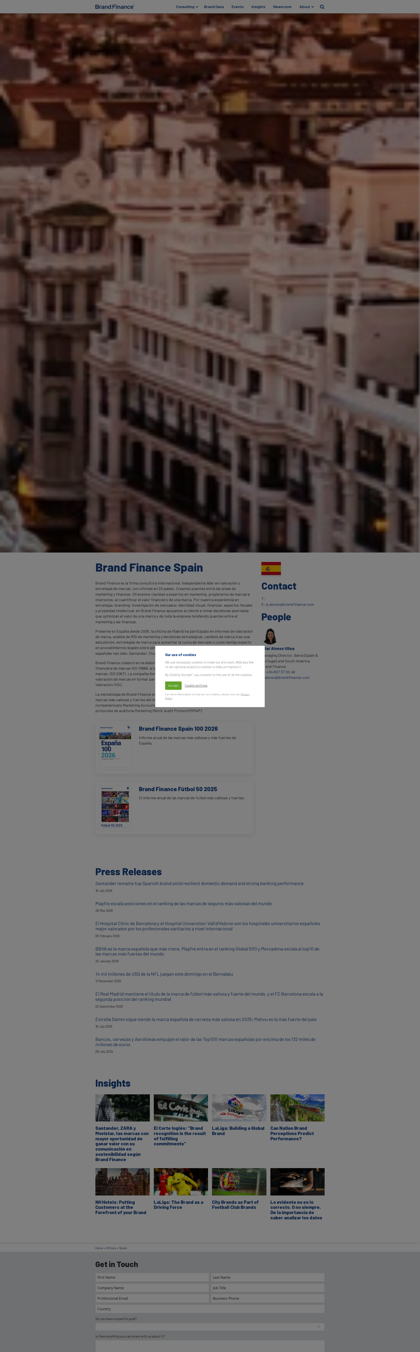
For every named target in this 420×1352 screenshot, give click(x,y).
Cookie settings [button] (196, 685)
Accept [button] (173, 685)
